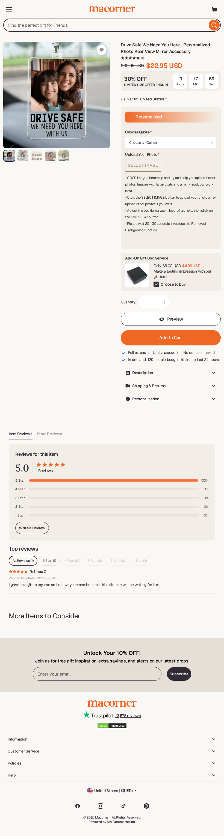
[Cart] (215, 9)
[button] (170, 132)
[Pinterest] (146, 806)
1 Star (140, 561)
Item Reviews (21, 433)
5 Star (49, 561)
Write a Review (32, 528)
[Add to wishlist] (102, 50)
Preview (175, 319)
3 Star (94, 561)
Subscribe (179, 673)
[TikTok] (123, 806)
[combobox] (112, 25)
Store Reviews (49, 433)
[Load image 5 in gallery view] (63, 155)
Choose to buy (173, 284)
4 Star (72, 561)
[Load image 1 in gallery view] (9, 155)
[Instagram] (101, 806)
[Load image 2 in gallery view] (22, 155)
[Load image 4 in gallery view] (50, 155)
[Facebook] (78, 806)
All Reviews (23, 561)
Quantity (128, 302)
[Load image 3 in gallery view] (36, 155)
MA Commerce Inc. (121, 822)
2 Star (117, 561)
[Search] (214, 25)
